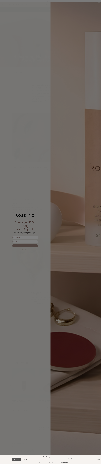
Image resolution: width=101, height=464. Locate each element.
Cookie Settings (25, 459)
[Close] (98, 459)
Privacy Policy (64, 462)
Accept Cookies (16, 459)
